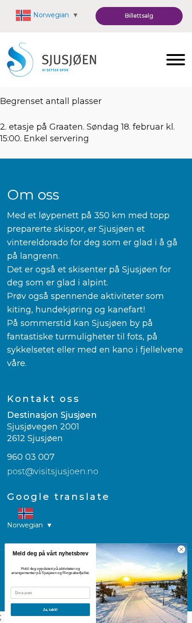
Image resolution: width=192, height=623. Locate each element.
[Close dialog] (181, 549)
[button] (139, 16)
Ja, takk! (50, 610)
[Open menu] (175, 59)
